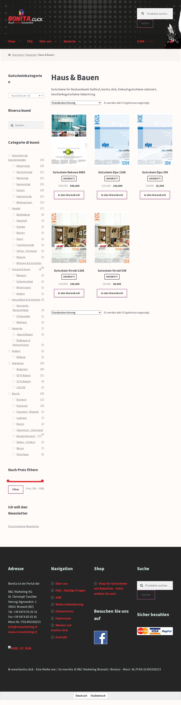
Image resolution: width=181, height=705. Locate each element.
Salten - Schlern (25, 442)
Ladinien (21, 418)
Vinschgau (22, 454)
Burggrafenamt (25, 436)
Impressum (63, 618)
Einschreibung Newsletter (23, 526)
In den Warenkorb (69, 195)
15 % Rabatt (23, 381)
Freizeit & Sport (21, 269)
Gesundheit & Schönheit (26, 299)
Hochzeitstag (24, 172)
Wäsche (20, 257)
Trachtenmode (25, 245)
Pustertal (21, 405)
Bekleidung (23, 214)
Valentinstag (24, 196)
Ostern (20, 190)
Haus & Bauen (25, 334)
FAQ (30, 41)
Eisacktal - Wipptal (27, 411)
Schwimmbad (24, 281)
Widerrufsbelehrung (69, 604)
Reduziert (22, 369)
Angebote (18, 363)
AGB (58, 597)
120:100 (20, 387)
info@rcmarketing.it (22, 627)
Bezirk (16, 393)
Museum (21, 275)
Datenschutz (65, 611)
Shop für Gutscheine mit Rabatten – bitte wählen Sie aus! (110, 589)
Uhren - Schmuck (26, 251)
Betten (20, 232)
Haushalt (21, 220)
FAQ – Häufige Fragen (70, 590)
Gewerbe (31, 54)
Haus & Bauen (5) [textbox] (25, 95)
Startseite (18, 54)
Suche (145, 23)
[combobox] (26, 95)
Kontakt (61, 637)
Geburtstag (23, 166)
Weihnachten (24, 202)
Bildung (21, 357)
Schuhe (20, 226)
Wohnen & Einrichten (29, 263)
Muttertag (22, 178)
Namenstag (23, 184)
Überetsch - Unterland (29, 430)
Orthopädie (23, 316)
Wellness (21, 322)
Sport (19, 239)
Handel (16, 208)
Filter (15, 489)
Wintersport (23, 287)
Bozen (20, 424)
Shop (11, 41)
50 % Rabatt (23, 375)
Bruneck (21, 399)
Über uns (45, 41)
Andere (20, 293)
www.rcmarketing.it (22, 632)
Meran (20, 448)
